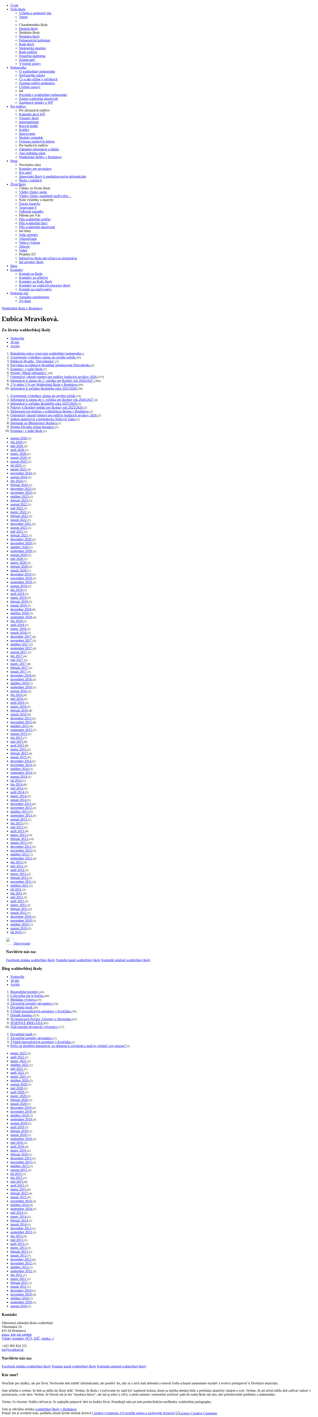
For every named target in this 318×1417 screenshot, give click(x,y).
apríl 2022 (17, 1057)
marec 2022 (18, 512)
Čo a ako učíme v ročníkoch (38, 79)
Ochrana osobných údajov (37, 141)
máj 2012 (17, 866)
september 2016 (21, 687)
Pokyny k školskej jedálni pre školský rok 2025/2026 (47, 407)
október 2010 (19, 924)
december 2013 (21, 804)
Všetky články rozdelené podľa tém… (45, 196)
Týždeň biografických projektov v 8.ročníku (41, 1011)
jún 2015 (16, 738)
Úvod (14, 5)
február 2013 (19, 839)
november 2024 (21, 473)
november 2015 (21, 722)
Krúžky (24, 130)
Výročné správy (30, 63)
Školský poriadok (31, 137)
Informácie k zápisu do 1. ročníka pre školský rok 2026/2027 (52, 381)
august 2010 (19, 928)
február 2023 (19, 500)
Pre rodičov (18, 106)
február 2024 (19, 485)
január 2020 (18, 570)
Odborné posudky (31, 211)
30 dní (14, 342)
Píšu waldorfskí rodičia (34, 219)
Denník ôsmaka (21, 1015)
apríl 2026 (17, 450)
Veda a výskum (29, 242)
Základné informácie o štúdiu (39, 149)
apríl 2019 (17, 594)
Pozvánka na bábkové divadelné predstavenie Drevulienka (50, 365)
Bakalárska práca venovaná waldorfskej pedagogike (46, 353)
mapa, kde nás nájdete (17, 1334)
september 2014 (21, 773)
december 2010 (21, 916)
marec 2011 (18, 905)
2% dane (25, 301)
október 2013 (19, 811)
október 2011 (19, 885)
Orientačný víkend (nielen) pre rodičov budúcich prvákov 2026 (54, 377)
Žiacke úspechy (29, 204)
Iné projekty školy (31, 262)
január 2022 (18, 520)
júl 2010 (16, 932)
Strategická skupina (32, 48)
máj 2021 (17, 531)
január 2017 (18, 671)
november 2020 (21, 543)
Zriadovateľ (27, 60)
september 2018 (21, 617)
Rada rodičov (28, 52)
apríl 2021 (17, 1072)
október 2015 (19, 726)
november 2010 (21, 920)
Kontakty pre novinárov (35, 169)
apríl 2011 (17, 901)
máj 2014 (17, 788)
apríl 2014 (17, 792)
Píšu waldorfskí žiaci (33, 223)
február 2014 (19, 1220)
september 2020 (21, 551)
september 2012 (21, 858)
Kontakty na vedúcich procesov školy (45, 285)
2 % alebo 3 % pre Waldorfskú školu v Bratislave (44, 384)
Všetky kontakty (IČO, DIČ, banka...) (28, 1338)
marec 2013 (18, 835)
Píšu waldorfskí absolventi (37, 227)
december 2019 (21, 574)
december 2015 (21, 718)
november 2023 (21, 492)
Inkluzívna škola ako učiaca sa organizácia (48, 258)
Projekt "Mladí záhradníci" (29, 373)
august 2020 (19, 555)
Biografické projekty (24, 992)
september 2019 (21, 582)
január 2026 (18, 457)
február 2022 (19, 516)
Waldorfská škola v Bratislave (22, 308)
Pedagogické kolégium (34, 40)
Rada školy (26, 44)
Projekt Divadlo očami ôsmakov (32, 427)
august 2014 (19, 776)
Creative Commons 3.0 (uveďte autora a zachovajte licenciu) (134, 1413)
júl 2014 (16, 780)
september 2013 (21, 815)
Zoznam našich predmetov (37, 83)
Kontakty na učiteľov (33, 277)
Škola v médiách (30, 180)
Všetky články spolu (33, 192)
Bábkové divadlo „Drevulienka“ (32, 361)
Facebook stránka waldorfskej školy (30, 960)
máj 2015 (17, 741)
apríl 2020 (17, 1092)
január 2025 (18, 469)
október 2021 (19, 1065)
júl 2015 (16, 1174)
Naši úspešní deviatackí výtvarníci (34, 1027)
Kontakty (16, 270)
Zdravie (24, 246)
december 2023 (21, 489)
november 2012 (21, 850)
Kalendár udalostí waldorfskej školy (126, 960)
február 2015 (19, 753)
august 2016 (19, 691)
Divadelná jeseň (21, 1007)
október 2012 (19, 854)
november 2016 (21, 679)
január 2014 (18, 800)
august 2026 (19, 438)
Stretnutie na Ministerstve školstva (34, 423)
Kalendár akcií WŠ (32, 114)
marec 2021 (18, 1076)
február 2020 (19, 566)
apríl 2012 (17, 870)
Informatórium (29, 122)
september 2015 (21, 730)
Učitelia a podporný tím (35, 13)
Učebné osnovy (29, 87)
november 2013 (21, 808)
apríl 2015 (17, 745)
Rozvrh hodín (28, 126)
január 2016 (18, 714)
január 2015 (18, 757)
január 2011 (18, 913)
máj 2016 (17, 699)
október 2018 (19, 613)
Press (14, 161)
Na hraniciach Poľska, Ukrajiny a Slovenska (41, 1019)
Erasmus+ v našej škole (26, 369)
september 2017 (21, 648)
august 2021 (19, 527)
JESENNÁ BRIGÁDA (26, 1023)
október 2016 (19, 683)
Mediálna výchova (23, 999)
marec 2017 (18, 664)
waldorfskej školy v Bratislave (56, 1409)
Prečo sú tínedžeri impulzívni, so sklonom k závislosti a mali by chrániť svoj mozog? (68, 1046)
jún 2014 (16, 784)
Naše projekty (28, 235)
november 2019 (21, 578)
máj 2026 (17, 446)
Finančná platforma (32, 56)
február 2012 (19, 878)
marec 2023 (18, 1053)
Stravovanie (27, 133)
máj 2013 (17, 827)
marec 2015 (18, 749)
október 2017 (19, 644)
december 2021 (21, 524)
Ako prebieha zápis (32, 153)
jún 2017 (16, 656)
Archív (15, 346)
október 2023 (19, 496)
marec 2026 (18, 454)
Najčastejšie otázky (32, 75)
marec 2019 (18, 597)
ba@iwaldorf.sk (13, 1350)
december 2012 (21, 846)
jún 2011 (16, 893)
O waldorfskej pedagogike (37, 71)
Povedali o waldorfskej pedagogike (43, 95)
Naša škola (17, 9)
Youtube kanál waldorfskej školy (78, 960)
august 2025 (19, 461)
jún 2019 (16, 590)
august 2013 (19, 819)
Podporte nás (19, 293)
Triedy (23, 17)
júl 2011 (16, 889)
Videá (23, 250)
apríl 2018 (17, 625)
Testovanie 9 (27, 207)
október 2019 (19, 1115)
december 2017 (21, 636)
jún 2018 (16, 621)
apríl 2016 (17, 703)
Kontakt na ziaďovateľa (35, 289)
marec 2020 (18, 562)
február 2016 (19, 710)
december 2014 (21, 761)
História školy (28, 28)
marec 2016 (18, 706)
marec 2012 (18, 874)
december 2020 (21, 539)
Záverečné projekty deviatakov (31, 1003)
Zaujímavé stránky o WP (36, 102)
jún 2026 (16, 442)
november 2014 (21, 765)
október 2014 (19, 769)
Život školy (18, 184)
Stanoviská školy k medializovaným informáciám (52, 176)
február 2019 (19, 601)
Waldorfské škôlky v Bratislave (40, 157)
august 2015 (19, 734)
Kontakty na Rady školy (35, 281)
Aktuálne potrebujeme (34, 297)
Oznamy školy (29, 118)
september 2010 (21, 1302)
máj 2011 (17, 897)
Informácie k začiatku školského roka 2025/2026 (44, 388)
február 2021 (19, 535)
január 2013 (18, 843)
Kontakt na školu (30, 274)
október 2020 (19, 547)
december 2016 (21, 675)
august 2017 (19, 652)
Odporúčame (28, 239)
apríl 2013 (17, 831)
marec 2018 (18, 629)
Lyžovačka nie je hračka (27, 996)
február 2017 (19, 667)
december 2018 (21, 609)
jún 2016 (16, 695)
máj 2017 (17, 660)
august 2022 (19, 504)
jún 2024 (16, 481)
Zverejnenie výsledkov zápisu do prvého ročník (43, 357)
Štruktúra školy (29, 36)
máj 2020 (17, 559)
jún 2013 (16, 823)
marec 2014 (18, 796)
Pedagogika (18, 67)
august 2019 (19, 586)
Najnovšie (17, 338)
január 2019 (18, 605)
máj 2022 (17, 508)
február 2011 (19, 909)
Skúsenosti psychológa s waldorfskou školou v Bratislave (50, 411)
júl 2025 (16, 465)
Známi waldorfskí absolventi (38, 98)
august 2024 (19, 477)
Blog (13, 266)
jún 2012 (16, 862)
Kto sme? (25, 172)
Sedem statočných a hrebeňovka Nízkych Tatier (43, 419)
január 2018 (18, 632)
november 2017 (21, 640)
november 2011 (21, 881)
